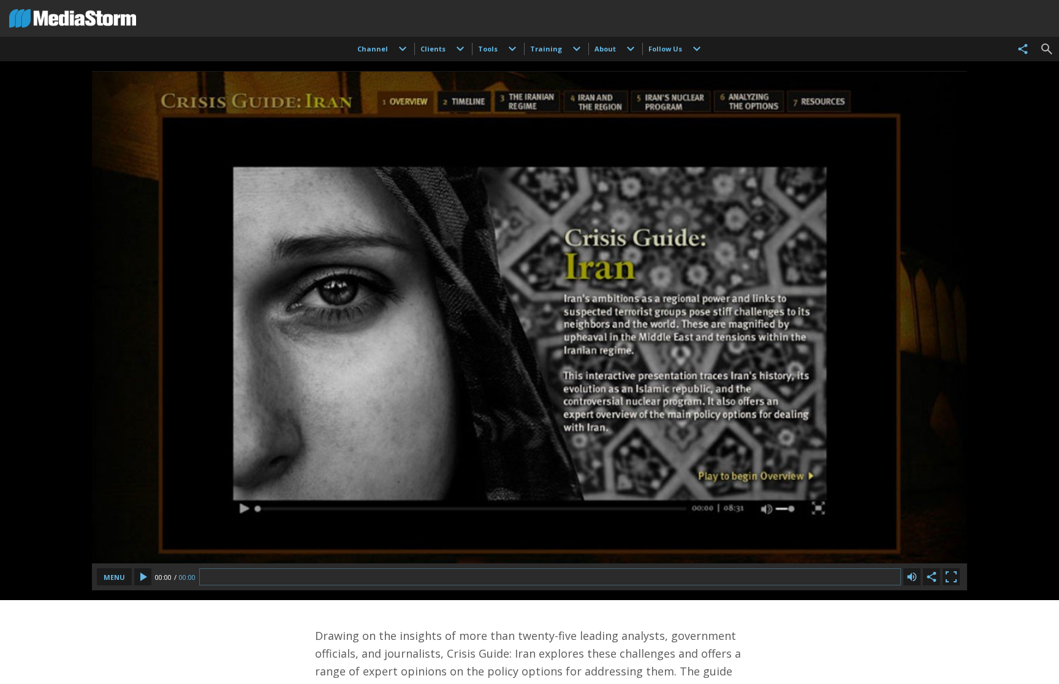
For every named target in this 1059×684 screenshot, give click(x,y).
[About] (630, 49)
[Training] (576, 49)
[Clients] (460, 49)
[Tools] (512, 49)
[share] (1022, 49)
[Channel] (402, 49)
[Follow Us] (696, 49)
